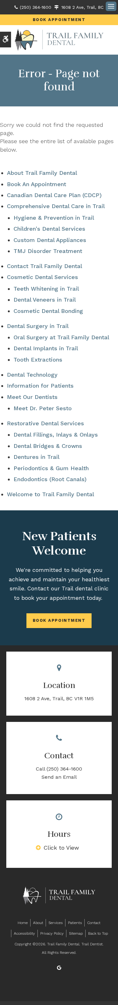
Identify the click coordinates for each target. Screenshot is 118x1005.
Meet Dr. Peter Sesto (43, 408)
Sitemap (76, 933)
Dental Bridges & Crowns (48, 446)
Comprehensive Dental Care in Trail (56, 206)
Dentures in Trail (36, 457)
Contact (93, 923)
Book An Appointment (36, 184)
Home (23, 923)
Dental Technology (32, 374)
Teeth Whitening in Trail (46, 288)
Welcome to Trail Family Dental (50, 494)
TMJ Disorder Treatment (48, 251)
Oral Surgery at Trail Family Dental (61, 337)
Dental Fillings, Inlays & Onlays (56, 434)
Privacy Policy (52, 933)
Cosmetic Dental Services (42, 277)
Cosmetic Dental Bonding (48, 311)
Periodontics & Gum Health (51, 468)
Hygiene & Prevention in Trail (54, 217)
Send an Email (59, 777)
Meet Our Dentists (32, 397)
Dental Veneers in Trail (45, 299)
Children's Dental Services (49, 228)
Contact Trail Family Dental (44, 266)
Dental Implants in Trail (46, 348)
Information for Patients (40, 385)
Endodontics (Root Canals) (50, 479)
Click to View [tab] (61, 847)
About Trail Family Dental (42, 172)
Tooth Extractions (38, 359)
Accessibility (24, 933)
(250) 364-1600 (35, 7)
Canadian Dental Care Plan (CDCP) (54, 195)
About (38, 923)
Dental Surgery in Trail (38, 326)
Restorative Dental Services (45, 423)
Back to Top (98, 933)
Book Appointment (59, 19)
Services (55, 923)
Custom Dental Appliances (50, 240)
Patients (75, 923)
